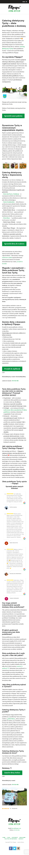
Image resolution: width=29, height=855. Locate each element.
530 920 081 (15, 380)
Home (3, 837)
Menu (24, 1)
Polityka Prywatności (11, 838)
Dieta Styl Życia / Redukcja (11, 194)
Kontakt (21, 838)
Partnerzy (15, 837)
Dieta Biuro (6, 218)
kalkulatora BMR (7, 257)
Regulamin (22, 837)
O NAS (8, 837)
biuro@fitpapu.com (16, 828)
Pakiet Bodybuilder (9, 202)
